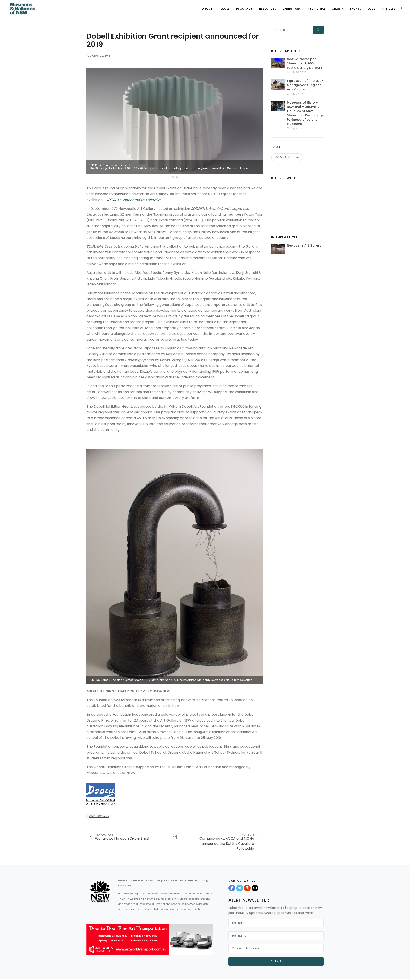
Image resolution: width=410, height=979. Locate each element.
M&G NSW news (99, 816)
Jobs (371, 8)
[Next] (258, 124)
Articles (388, 8)
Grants (338, 8)
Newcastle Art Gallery (304, 245)
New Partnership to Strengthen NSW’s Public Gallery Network (304, 63)
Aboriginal (316, 8)
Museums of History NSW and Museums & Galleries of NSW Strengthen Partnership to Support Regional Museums (305, 113)
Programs (244, 8)
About (207, 8)
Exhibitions (292, 8)
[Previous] (90, 124)
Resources (267, 8)
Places (224, 8)
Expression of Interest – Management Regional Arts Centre (305, 85)
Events (355, 8)
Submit (276, 961)
